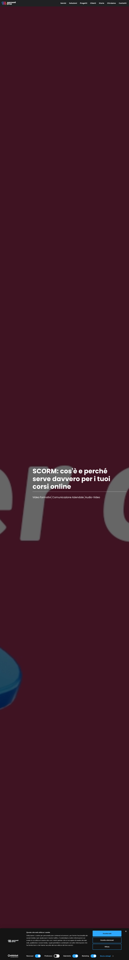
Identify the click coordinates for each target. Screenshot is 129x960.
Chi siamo (111, 3)
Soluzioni (73, 3)
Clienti (93, 3)
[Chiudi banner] (126, 931)
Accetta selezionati (107, 940)
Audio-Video (92, 497)
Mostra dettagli (105, 956)
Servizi (63, 3)
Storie (101, 3)
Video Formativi (42, 497)
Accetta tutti (107, 933)
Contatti (122, 3)
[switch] (57, 956)
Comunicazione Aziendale (68, 497)
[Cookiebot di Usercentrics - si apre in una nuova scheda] (13, 956)
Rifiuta (107, 947)
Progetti (83, 3)
